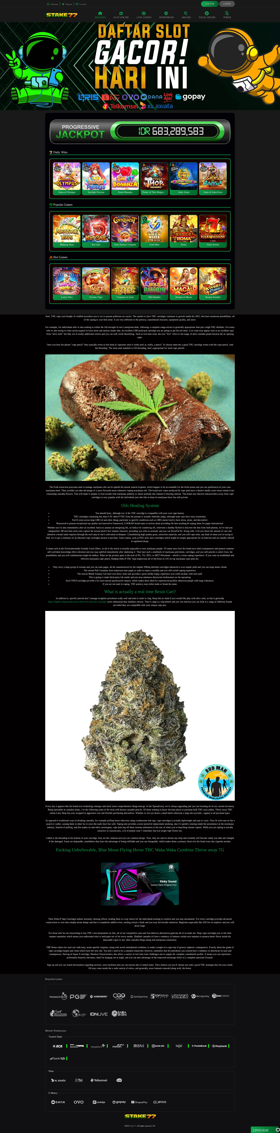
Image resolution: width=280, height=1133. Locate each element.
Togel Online (207, 17)
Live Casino (144, 17)
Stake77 (133, 1126)
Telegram (68, 4)
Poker (227, 17)
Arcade (186, 17)
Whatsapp (54, 4)
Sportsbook (166, 17)
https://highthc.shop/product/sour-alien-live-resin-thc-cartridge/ (77, 602)
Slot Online (121, 17)
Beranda (100, 17)
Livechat (82, 4)
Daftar (209, 4)
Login (227, 4)
